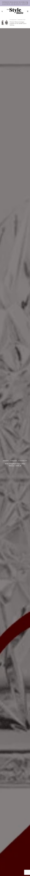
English (16, 457)
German (16, 454)
